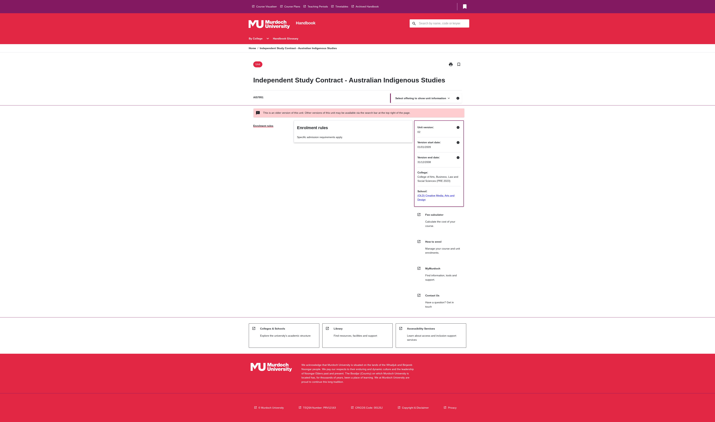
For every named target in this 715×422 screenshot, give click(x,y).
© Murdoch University (271, 407)
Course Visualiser (266, 6)
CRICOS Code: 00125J (369, 407)
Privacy (452, 407)
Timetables (341, 6)
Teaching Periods (318, 6)
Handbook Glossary (285, 38)
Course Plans (292, 6)
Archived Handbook (367, 6)
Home (252, 48)
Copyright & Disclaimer (415, 407)
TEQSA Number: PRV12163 (319, 407)
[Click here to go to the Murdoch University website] (269, 25)
